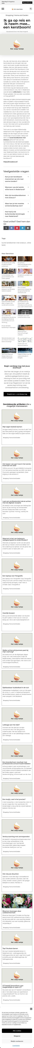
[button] (31, 1009)
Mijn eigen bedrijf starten (12, 427)
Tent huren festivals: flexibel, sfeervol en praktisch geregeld (7, 356)
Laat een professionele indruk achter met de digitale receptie (17, 502)
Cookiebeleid (16, 1045)
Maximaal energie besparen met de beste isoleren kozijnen (8, 289)
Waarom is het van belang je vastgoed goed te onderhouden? (15, 539)
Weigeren (17, 1036)
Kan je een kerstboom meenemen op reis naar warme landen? (17, 179)
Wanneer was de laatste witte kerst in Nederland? (17, 188)
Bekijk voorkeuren (17, 1041)
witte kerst (17, 92)
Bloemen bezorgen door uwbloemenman (12, 912)
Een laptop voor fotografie (13, 576)
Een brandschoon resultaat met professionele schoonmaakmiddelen (17, 763)
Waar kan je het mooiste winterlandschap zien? (17, 205)
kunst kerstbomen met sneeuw (14, 243)
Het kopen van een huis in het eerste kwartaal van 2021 (17, 464)
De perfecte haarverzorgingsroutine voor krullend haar (24, 264)
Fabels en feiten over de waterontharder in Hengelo (24, 356)
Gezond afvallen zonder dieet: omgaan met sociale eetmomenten (8, 303)
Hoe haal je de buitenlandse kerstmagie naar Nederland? (17, 214)
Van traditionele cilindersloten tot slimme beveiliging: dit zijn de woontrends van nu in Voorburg (9, 319)
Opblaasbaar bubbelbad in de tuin (16, 688)
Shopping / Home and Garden (17, 15)
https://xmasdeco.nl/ (10, 162)
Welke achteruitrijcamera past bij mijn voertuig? (15, 651)
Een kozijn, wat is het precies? (14, 799)
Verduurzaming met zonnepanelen (16, 836)
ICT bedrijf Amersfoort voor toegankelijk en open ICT (13, 986)
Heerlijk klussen (9, 613)
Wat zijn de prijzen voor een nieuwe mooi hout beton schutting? (8, 339)
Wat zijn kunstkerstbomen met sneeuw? (17, 196)
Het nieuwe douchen (11, 874)
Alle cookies (17, 1031)
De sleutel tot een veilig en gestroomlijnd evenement (8, 264)
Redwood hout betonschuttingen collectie (23, 333)
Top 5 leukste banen (10, 948)
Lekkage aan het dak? (11, 725)
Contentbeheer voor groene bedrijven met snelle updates (8, 276)
